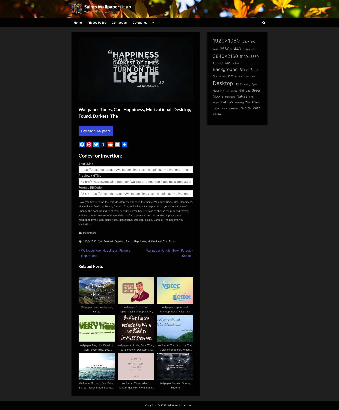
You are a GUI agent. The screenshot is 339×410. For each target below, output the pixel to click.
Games (234, 91)
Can (100, 241)
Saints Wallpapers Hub (107, 6)
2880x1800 (249, 49)
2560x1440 (230, 48)
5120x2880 (249, 57)
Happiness (140, 241)
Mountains (230, 97)
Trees (256, 102)
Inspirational (90, 232)
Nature (242, 96)
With (257, 108)
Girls (248, 91)
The (165, 241)
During (247, 84)
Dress (238, 84)
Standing (239, 102)
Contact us (119, 22)
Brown (222, 76)
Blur (215, 76)
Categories (140, 22)
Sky (230, 102)
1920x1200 (248, 41)
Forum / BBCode (90, 187)
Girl (241, 90)
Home (78, 22)
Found (129, 241)
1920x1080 (90, 241)
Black (244, 70)
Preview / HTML (90, 175)
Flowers (217, 90)
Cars (230, 76)
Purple (216, 102)
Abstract (218, 63)
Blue (254, 69)
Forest (226, 91)
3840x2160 (225, 56)
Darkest (108, 241)
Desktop (119, 241)
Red (223, 102)
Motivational (155, 241)
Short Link (86, 163)
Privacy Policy (96, 22)
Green (256, 90)
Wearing (234, 108)
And (228, 63)
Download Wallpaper (95, 131)
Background (225, 69)
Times (172, 241)
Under (216, 108)
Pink (251, 96)
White (246, 108)
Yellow (217, 114)
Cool (247, 76)
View (224, 108)
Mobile (218, 96)
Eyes (254, 84)
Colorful (239, 76)
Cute (253, 76)
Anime (236, 63)
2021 (215, 49)
